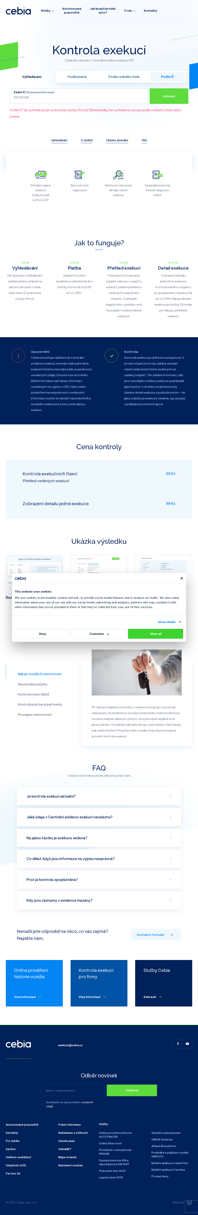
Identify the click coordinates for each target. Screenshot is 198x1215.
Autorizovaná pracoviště (71, 10)
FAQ (144, 140)
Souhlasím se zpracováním (63, 1102)
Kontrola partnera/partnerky (40, 704)
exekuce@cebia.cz (70, 1045)
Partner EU (13, 1173)
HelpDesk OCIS (16, 1165)
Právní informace (69, 1124)
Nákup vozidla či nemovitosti (39, 674)
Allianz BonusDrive (163, 1146)
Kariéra (10, 1149)
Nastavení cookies (70, 1165)
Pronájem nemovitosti (35, 714)
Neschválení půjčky (32, 684)
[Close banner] (181, 578)
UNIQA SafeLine (162, 1139)
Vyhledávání (59, 140)
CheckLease (66, 1141)
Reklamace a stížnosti (73, 1133)
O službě (87, 140)
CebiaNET (64, 1149)
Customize (97, 633)
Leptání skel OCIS (111, 1177)
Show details (167, 622)
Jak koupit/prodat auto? (103, 10)
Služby (45, 10)
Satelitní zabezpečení (166, 1132)
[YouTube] (187, 1044)
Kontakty (150, 10)
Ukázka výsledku (117, 140)
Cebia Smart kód (110, 1143)
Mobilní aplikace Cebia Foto (169, 1163)
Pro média (12, 1141)
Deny (42, 633)
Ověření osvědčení (18, 1157)
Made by (178, 1202)
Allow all (155, 633)
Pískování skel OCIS (112, 1170)
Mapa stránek (67, 1157)
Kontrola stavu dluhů (33, 694)
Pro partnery (159, 1176)
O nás (128, 10)
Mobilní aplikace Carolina (168, 1169)
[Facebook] (178, 1044)
